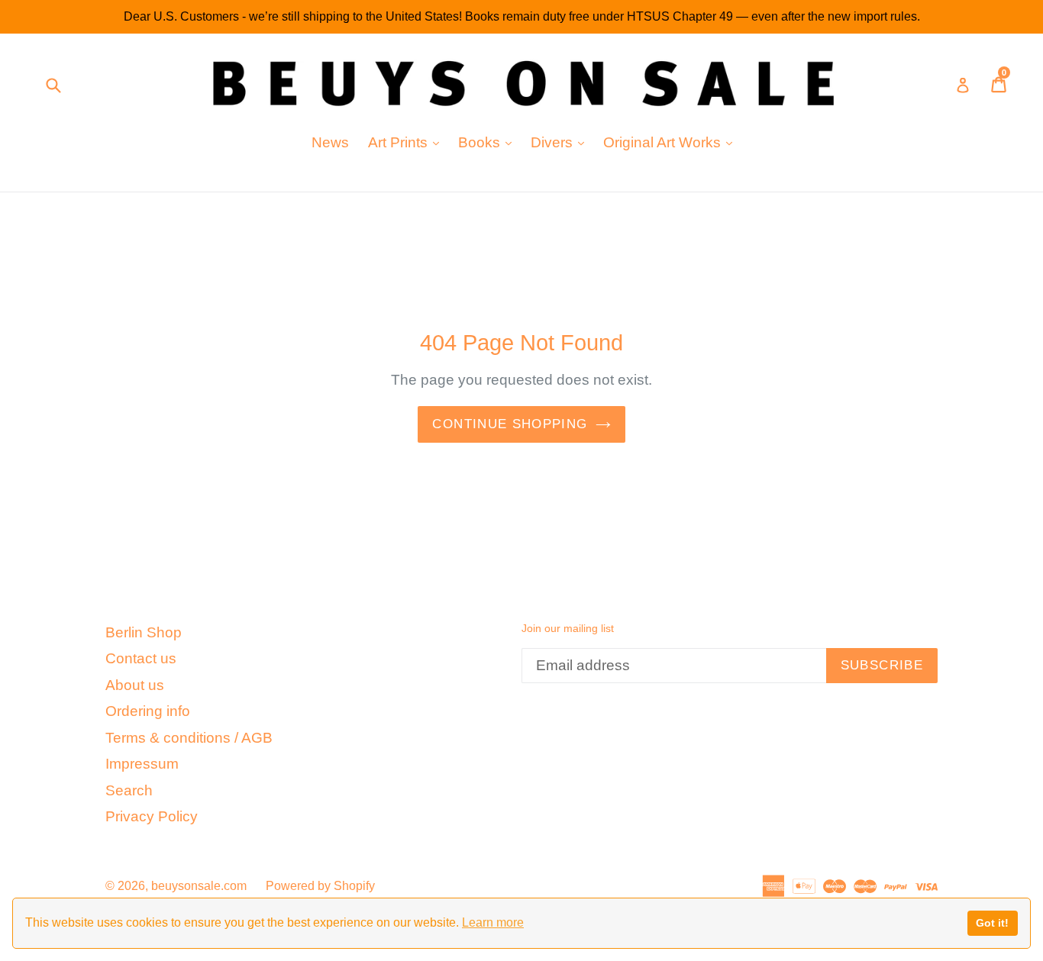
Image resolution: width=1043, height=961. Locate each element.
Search (129, 790)
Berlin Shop (143, 632)
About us (134, 685)
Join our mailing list (568, 628)
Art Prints (407, 142)
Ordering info (147, 711)
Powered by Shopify (320, 885)
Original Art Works (671, 142)
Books (488, 142)
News (330, 142)
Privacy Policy (151, 816)
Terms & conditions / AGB (189, 738)
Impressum (142, 764)
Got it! (992, 923)
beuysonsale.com (199, 885)
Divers (561, 142)
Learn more (493, 922)
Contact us (140, 658)
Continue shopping (509, 424)
